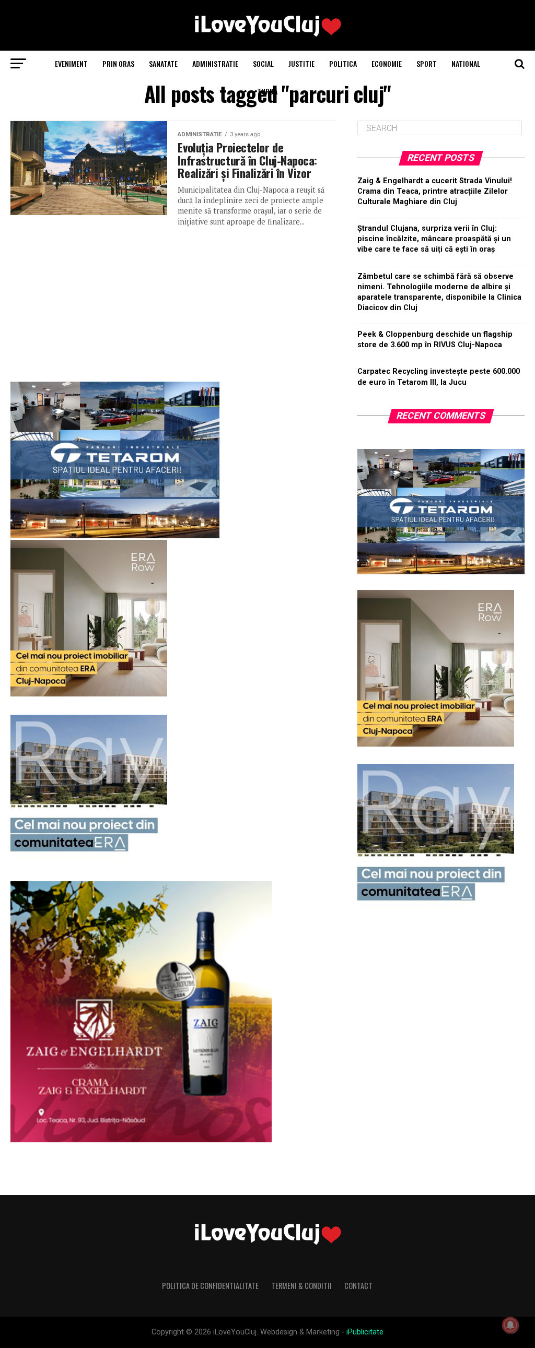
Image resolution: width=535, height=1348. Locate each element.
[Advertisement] (173, 300)
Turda (267, 91)
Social (263, 63)
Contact (358, 1285)
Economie (386, 63)
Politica (343, 63)
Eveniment (71, 63)
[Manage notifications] (510, 1325)
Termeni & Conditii (301, 1285)
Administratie (215, 63)
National (465, 63)
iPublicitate (364, 1332)
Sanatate (163, 63)
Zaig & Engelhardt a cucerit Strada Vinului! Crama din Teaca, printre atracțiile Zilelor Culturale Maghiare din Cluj (434, 191)
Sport (426, 63)
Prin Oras (118, 63)
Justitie (301, 63)
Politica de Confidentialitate (210, 1285)
